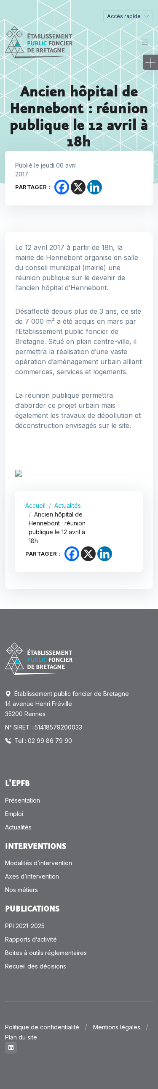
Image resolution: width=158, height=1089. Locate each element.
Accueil (35, 505)
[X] (78, 187)
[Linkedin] (94, 187)
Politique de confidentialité (42, 1027)
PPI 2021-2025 (25, 925)
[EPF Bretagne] (38, 42)
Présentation (22, 800)
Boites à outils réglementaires (46, 952)
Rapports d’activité (31, 939)
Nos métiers (21, 889)
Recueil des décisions (35, 966)
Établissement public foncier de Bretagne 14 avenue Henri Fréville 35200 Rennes (67, 703)
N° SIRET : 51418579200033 (43, 727)
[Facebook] (61, 187)
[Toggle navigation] (145, 42)
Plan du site (21, 1037)
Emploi (14, 813)
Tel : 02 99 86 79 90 (42, 740)
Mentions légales (116, 1027)
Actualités (67, 505)
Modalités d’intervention (38, 862)
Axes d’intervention (32, 876)
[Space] (38, 658)
